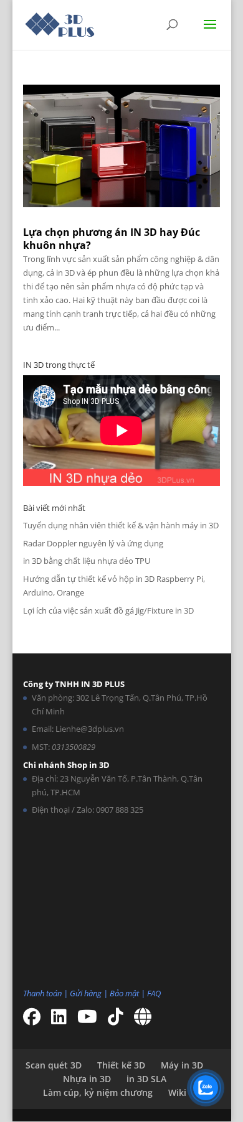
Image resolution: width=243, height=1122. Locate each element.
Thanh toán (42, 993)
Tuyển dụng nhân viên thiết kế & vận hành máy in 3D (121, 525)
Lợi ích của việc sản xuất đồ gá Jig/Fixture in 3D (108, 610)
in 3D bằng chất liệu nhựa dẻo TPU (86, 560)
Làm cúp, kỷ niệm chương (98, 1092)
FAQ (154, 993)
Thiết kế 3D (121, 1065)
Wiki (177, 1092)
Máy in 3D (182, 1065)
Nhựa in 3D (87, 1079)
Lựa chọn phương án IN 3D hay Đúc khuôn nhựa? (111, 238)
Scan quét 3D (54, 1065)
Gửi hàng (86, 993)
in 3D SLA (146, 1079)
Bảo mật (124, 993)
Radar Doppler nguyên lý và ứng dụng (93, 543)
